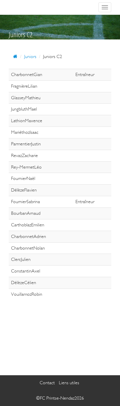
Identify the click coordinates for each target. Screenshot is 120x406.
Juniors (30, 56)
